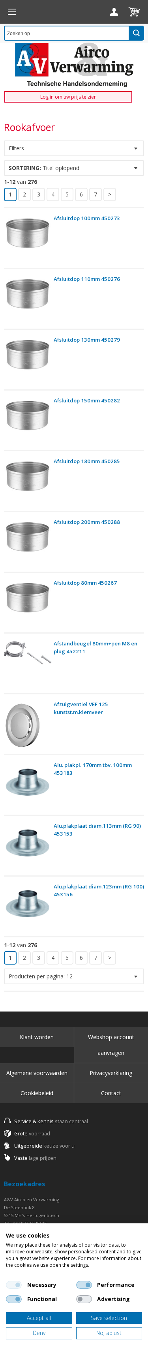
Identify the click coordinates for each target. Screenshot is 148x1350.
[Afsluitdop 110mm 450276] (28, 301)
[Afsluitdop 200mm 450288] (28, 544)
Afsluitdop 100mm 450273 (87, 218)
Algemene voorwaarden (36, 1073)
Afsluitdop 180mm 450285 (87, 461)
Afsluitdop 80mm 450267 (85, 582)
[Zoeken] (136, 33)
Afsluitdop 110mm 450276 (87, 278)
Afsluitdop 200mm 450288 (87, 521)
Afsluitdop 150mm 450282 (87, 400)
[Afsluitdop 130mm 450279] (28, 361)
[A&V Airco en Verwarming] (74, 65)
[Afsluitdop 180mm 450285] (28, 483)
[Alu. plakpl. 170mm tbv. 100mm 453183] (28, 787)
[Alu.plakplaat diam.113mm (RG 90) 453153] (28, 847)
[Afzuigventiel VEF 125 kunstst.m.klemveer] (28, 726)
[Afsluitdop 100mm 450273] (28, 240)
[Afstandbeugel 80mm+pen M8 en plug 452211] (28, 665)
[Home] (12, 12)
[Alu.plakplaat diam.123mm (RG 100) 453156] (28, 908)
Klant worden (37, 1037)
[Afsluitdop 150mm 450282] (28, 422)
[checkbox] (14, 1285)
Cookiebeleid (37, 1093)
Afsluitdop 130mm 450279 (87, 339)
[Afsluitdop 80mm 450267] (28, 604)
